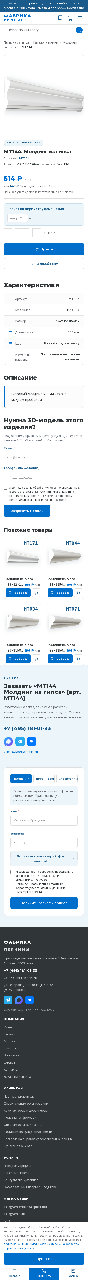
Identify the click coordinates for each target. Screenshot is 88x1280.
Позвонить (44, 1275)
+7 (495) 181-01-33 (27, 728)
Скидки (9, 1062)
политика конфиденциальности (25, 1244)
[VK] (31, 741)
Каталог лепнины (45, 42)
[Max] (19, 1000)
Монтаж (10, 1041)
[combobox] (40, 30)
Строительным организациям (26, 1103)
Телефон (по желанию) (22, 468)
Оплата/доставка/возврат (23, 1125)
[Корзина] (70, 18)
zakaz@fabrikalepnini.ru (21, 752)
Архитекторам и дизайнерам (26, 1110)
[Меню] (80, 18)
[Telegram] (20, 741)
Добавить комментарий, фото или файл (41, 858)
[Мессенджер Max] (8, 741)
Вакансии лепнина (17, 1077)
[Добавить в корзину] (36, 592)
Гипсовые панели (16, 1173)
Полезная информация (21, 1117)
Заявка (73, 1275)
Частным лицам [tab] (22, 778)
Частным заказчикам (19, 1096)
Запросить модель (27, 511)
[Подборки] (60, 18)
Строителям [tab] (68, 778)
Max (7, 1221)
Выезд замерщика (17, 1166)
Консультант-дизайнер (21, 1180)
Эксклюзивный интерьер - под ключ (31, 1187)
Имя (14, 811)
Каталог (10, 1027)
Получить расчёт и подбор (44, 903)
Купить (47, 249)
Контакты (11, 1069)
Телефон (18, 833)
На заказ (10, 1034)
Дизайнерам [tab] (45, 778)
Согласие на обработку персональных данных (40, 886)
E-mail (9, 448)
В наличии (11, 1055)
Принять (44, 1259)
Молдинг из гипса (19, 579)
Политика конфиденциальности (31, 882)
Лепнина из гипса (16, 42)
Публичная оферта (56, 500)
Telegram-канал (15, 1214)
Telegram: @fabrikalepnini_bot (25, 1207)
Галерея (10, 1048)
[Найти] (79, 30)
